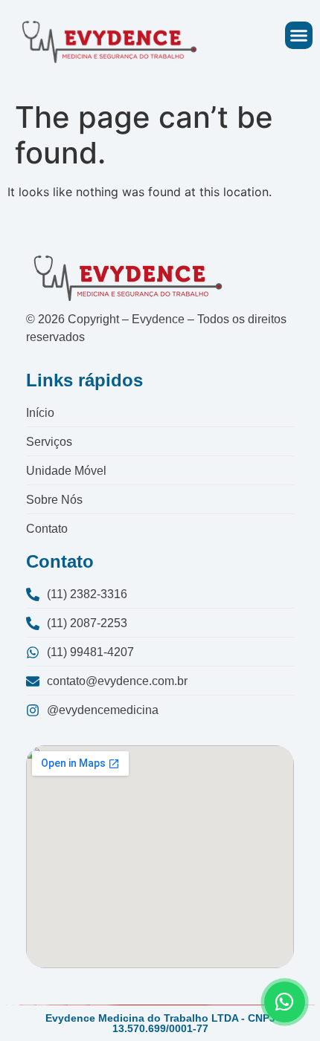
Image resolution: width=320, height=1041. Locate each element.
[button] (299, 36)
